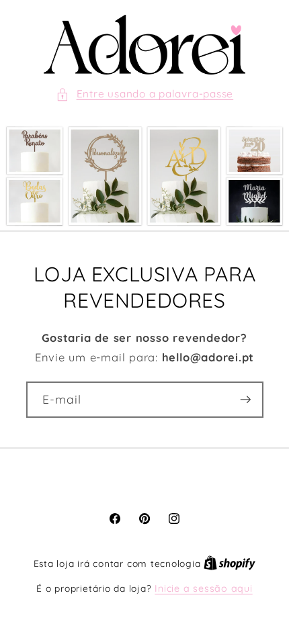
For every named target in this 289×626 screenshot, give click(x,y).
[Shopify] (229, 563)
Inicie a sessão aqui (203, 588)
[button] (144, 94)
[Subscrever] (245, 400)
